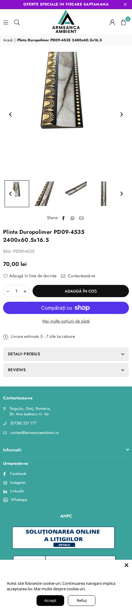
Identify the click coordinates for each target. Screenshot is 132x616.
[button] (123, 22)
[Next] (121, 114)
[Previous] (10, 114)
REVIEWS (17, 370)
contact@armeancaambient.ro (34, 432)
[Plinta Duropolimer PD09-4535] (17, 194)
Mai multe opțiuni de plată (66, 321)
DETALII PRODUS (24, 354)
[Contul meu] (112, 22)
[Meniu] (5, 22)
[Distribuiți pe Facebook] (63, 218)
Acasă (8, 40)
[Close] (126, 565)
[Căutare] (16, 22)
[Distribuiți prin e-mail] (81, 218)
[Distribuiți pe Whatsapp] (72, 218)
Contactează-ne (81, 276)
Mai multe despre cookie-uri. (60, 589)
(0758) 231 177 (23, 423)
